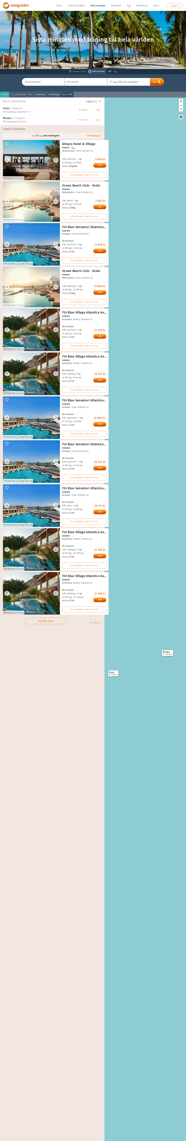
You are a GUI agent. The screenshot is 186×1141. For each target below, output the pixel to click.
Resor (59, 5)
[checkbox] (12, 94)
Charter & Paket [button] (76, 5)
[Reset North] (181, 109)
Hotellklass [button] (40, 94)
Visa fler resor (46, 621)
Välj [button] (98, 110)
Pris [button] (30, 94)
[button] (43, 82)
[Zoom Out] (181, 105)
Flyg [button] (129, 5)
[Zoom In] (181, 101)
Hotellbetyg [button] (54, 94)
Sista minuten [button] (97, 5)
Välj (99, 165)
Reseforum (142, 5)
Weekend (116, 5)
